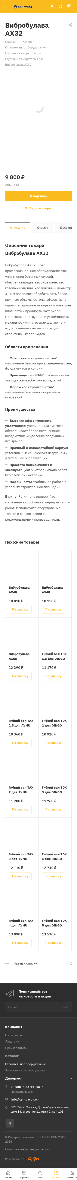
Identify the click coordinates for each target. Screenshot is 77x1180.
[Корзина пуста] (69, 6)
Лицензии (12, 1041)
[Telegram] (10, 1123)
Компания (13, 1027)
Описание (17, 227)
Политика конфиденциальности (27, 1149)
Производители (16, 1048)
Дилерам (13, 1078)
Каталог (12, 1056)
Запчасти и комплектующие (25, 1070)
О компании (13, 1035)
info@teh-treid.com (25, 1099)
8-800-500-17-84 (25, 1087)
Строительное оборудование (25, 1064)
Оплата (42, 227)
